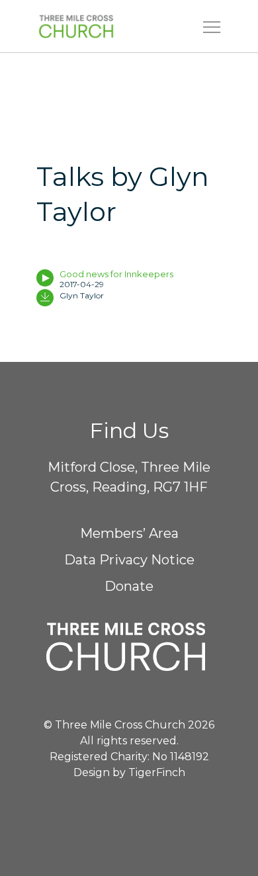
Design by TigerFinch (129, 772)
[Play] (45, 277)
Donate (129, 586)
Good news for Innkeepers (116, 274)
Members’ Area (129, 533)
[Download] (45, 297)
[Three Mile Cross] (96, 26)
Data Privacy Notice (129, 560)
